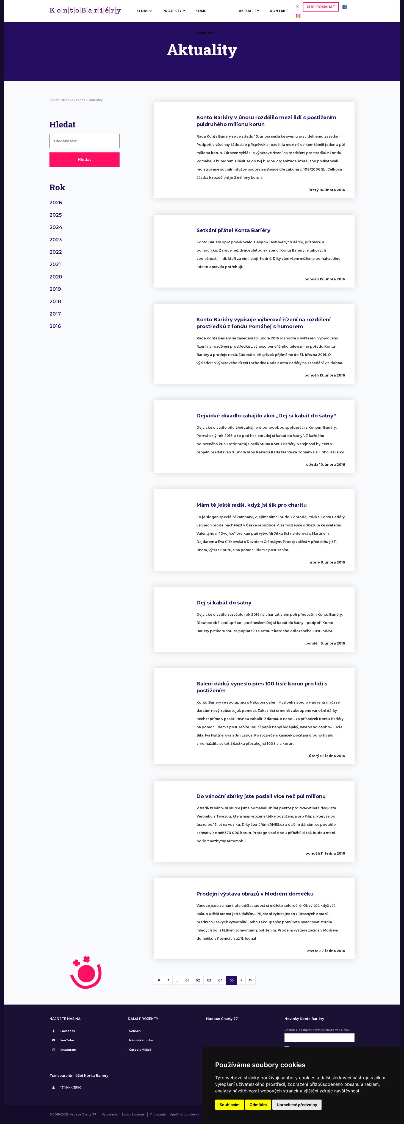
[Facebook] (343, 6)
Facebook (67, 1031)
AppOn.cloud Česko (184, 1114)
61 (187, 980)
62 (198, 980)
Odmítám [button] (258, 1104)
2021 (55, 264)
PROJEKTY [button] (172, 11)
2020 (55, 277)
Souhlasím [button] (230, 1104)
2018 (55, 302)
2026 (55, 203)
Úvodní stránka (61, 100)
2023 (55, 240)
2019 (55, 289)
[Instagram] (296, 15)
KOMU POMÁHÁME (206, 15)
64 (220, 980)
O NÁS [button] (142, 11)
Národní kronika (141, 1040)
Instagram (68, 1050)
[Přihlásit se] (298, 6)
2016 (55, 326)
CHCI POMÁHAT (321, 7)
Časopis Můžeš (140, 1050)
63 (209, 980)
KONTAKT (279, 11)
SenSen (135, 1031)
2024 (55, 227)
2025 (55, 215)
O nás (80, 100)
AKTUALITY (249, 11)
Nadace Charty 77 (222, 1019)
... (177, 980)
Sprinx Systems (133, 1114)
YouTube (67, 1040)
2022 (55, 252)
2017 (55, 314)
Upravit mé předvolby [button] (297, 1104)
